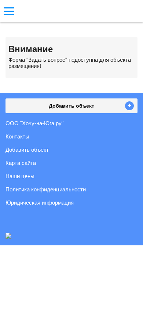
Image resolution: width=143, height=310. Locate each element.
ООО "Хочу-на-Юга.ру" (34, 123)
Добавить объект (27, 150)
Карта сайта (21, 163)
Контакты (17, 136)
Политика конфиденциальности (46, 189)
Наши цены (20, 176)
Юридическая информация (40, 202)
